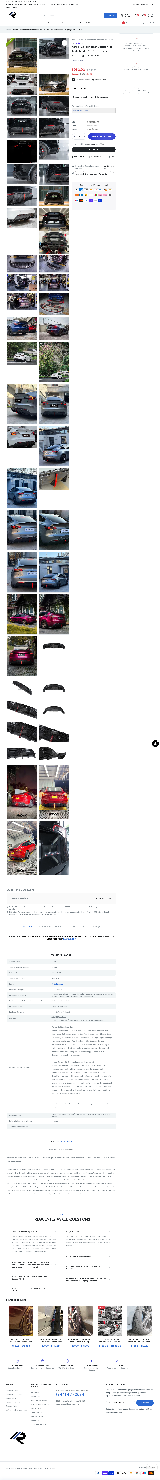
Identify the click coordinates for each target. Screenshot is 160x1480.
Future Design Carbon (40, 1404)
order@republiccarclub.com (67, 1404)
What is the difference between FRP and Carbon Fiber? (29, 1278)
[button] (94, 88)
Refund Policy (11, 1398)
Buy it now (93, 150)
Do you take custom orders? (78, 1256)
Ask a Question (104, 898)
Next (154, 1327)
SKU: (73, 122)
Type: (74, 125)
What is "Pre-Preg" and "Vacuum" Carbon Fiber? (30, 1290)
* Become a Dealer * (39, 1424)
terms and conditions (95, 144)
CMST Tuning (36, 1396)
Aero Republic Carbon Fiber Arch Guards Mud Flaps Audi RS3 (80, 1340)
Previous (6, 1327)
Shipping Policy (12, 1390)
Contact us (67, 23)
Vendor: (75, 129)
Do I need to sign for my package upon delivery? (83, 1267)
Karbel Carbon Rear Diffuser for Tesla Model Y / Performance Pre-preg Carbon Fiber (92, 51)
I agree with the (89, 144)
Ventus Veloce (37, 1416)
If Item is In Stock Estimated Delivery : (87, 167)
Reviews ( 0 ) (96, 927)
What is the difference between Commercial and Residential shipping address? (86, 1279)
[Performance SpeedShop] (12, 15)
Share (113, 157)
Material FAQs (86, 23)
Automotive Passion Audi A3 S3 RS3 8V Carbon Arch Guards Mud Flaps (50, 1340)
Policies (51, 23)
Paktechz (35, 1420)
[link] (31, 1310)
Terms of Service (13, 1402)
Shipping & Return (76, 927)
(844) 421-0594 (70, 1394)
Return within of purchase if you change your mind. (95, 173)
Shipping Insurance (14, 1394)
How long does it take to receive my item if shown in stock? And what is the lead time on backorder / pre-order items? (32, 1264)
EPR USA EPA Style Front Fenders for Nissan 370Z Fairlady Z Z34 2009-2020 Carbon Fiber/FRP (110, 1340)
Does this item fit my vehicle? (25, 1232)
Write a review (77, 60)
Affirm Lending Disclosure (16, 1410)
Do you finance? (73, 1232)
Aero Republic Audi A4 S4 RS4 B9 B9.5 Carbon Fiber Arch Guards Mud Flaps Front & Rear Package (21, 1340)
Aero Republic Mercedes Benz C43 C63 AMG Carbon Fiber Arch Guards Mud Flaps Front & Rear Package (140, 1340)
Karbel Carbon (70, 939)
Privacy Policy (12, 1406)
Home (39, 23)
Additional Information (50, 927)
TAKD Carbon (36, 1412)
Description (26, 927)
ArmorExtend (36, 1392)
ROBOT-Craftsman (39, 1400)
